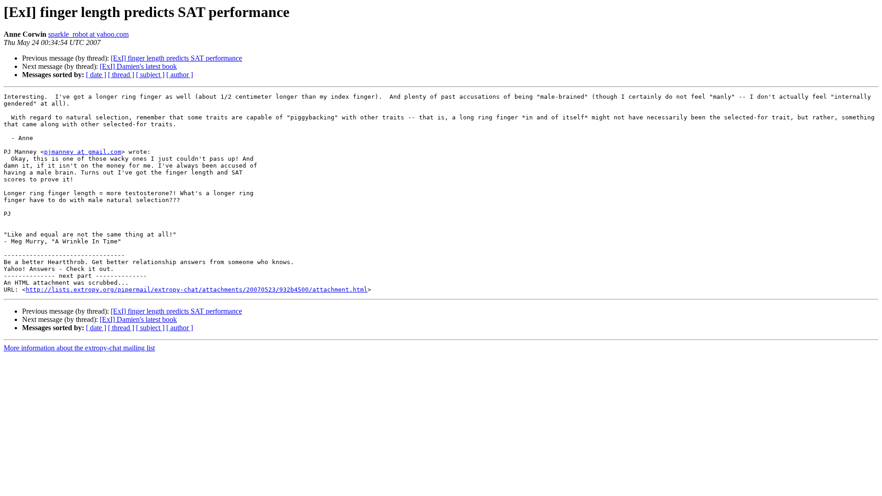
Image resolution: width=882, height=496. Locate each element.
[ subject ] (150, 75)
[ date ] (96, 75)
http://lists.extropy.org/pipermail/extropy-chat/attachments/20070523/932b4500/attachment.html (197, 289)
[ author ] (179, 75)
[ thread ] (121, 75)
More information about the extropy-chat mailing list (79, 348)
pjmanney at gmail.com (82, 151)
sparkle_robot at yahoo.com (88, 34)
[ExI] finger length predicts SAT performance (176, 58)
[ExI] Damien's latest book (138, 66)
